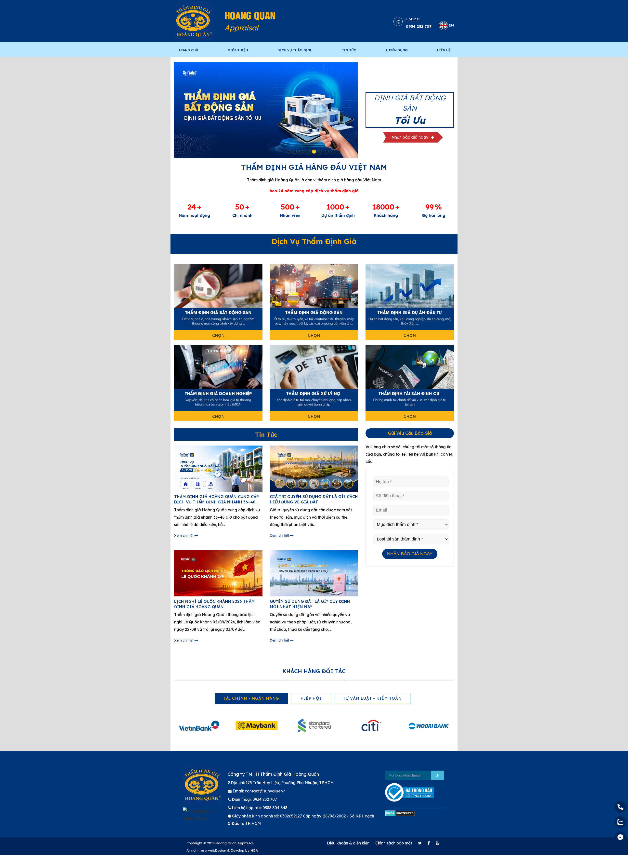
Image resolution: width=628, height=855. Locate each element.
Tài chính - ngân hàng (251, 698)
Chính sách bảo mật (393, 843)
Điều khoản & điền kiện (348, 843)
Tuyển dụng (396, 50)
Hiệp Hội (311, 698)
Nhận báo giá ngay (410, 139)
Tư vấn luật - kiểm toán (372, 698)
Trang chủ (188, 50)
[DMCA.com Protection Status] (400, 815)
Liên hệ (444, 50)
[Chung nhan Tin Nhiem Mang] (201, 817)
